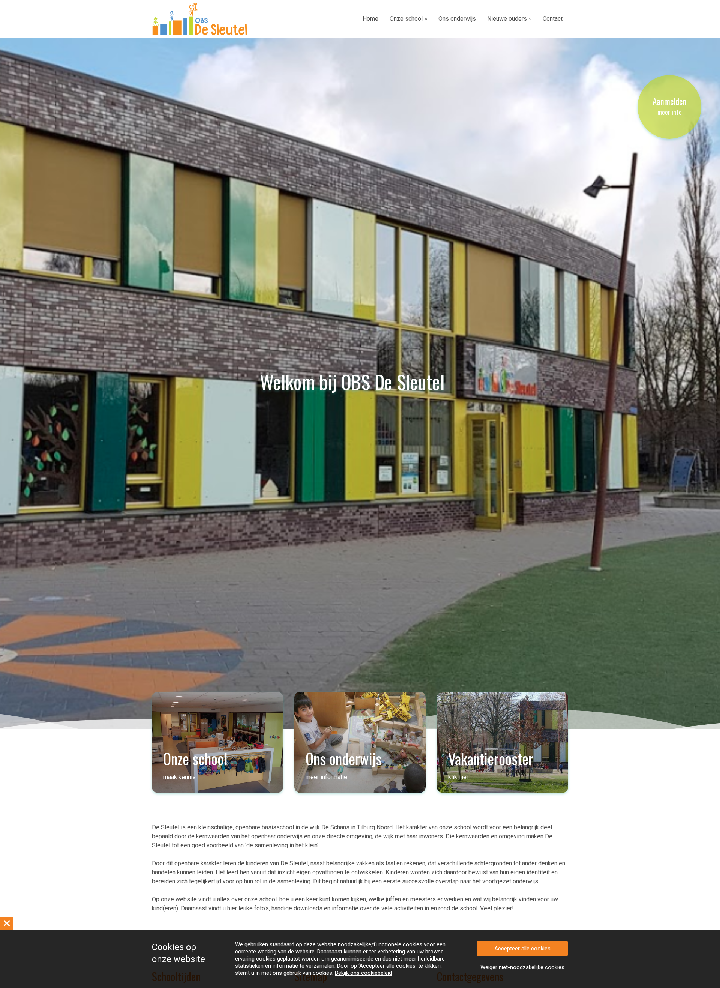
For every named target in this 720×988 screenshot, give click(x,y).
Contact (552, 18)
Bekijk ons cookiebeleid (363, 973)
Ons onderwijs (457, 18)
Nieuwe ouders (507, 18)
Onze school (406, 18)
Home (370, 18)
